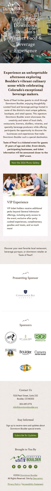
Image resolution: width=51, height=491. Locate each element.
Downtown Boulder (28, 475)
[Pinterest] (35, 466)
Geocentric (38, 478)
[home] (12, 7)
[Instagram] (19, 466)
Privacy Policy (14, 484)
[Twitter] (24, 466)
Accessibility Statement (32, 484)
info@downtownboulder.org (25, 407)
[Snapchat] (30, 466)
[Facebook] (13, 466)
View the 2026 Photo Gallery (25, 162)
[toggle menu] (46, 7)
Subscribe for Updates (25, 435)
